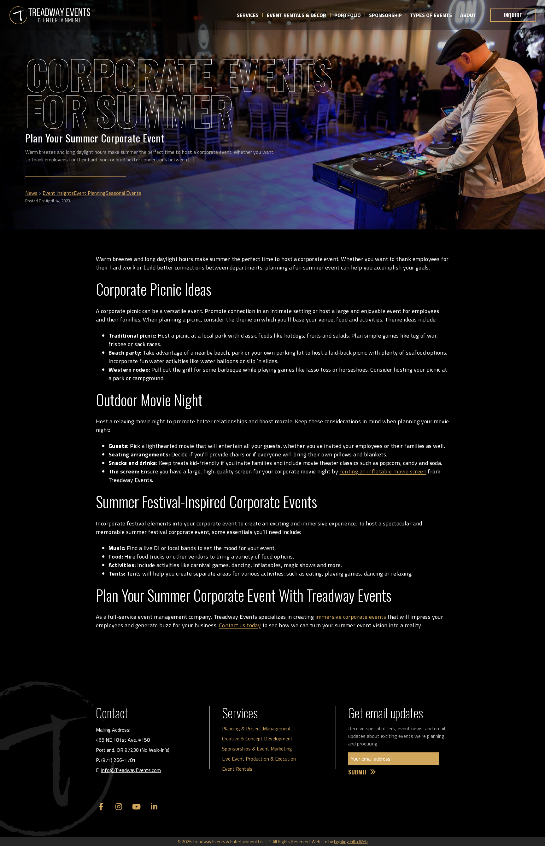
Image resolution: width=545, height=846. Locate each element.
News (31, 193)
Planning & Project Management (256, 728)
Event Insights (58, 193)
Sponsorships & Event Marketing (257, 748)
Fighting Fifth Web (351, 841)
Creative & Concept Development (257, 738)
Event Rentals (237, 769)
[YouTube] (136, 807)
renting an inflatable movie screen (382, 471)
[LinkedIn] (154, 807)
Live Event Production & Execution (259, 758)
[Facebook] (101, 807)
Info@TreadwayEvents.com (131, 770)
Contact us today (240, 625)
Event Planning (90, 193)
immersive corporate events (350, 616)
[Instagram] (119, 807)
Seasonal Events (123, 193)
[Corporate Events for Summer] (49, 15)
